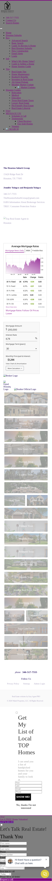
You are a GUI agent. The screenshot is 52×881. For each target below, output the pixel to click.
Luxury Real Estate (20, 103)
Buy (8, 38)
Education (16, 98)
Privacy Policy (13, 684)
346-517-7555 (12, 17)
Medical (15, 95)
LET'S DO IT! (7, 822)
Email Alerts (17, 53)
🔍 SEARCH (12, 129)
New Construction (20, 51)
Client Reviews (24, 121)
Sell (7, 58)
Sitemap (26, 684)
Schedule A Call (19, 116)
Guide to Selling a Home (23, 64)
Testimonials (17, 118)
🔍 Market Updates (26, 87)
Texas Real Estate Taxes (23, 100)
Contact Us (11, 20)
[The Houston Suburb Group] (7, 13)
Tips (8, 69)
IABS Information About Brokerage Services (24, 202)
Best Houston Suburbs (22, 48)
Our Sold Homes (25, 124)
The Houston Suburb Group (16, 168)
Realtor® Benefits (20, 77)
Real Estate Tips (19, 71)
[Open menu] (1, 28)
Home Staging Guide (21, 66)
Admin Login (39, 684)
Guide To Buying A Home (24, 45)
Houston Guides (13, 90)
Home (8, 32)
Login (14, 56)
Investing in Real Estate (22, 79)
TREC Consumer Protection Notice (19, 206)
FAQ (8, 111)
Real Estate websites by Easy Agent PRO (26, 697)
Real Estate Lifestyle (21, 108)
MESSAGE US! (13, 113)
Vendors (15, 126)
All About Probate (20, 82)
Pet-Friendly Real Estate (23, 105)
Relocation (16, 92)
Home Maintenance (20, 74)
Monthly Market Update (23, 84)
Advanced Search (20, 40)
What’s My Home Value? (23, 61)
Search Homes (12, 23)
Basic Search (17, 43)
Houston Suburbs (14, 35)
